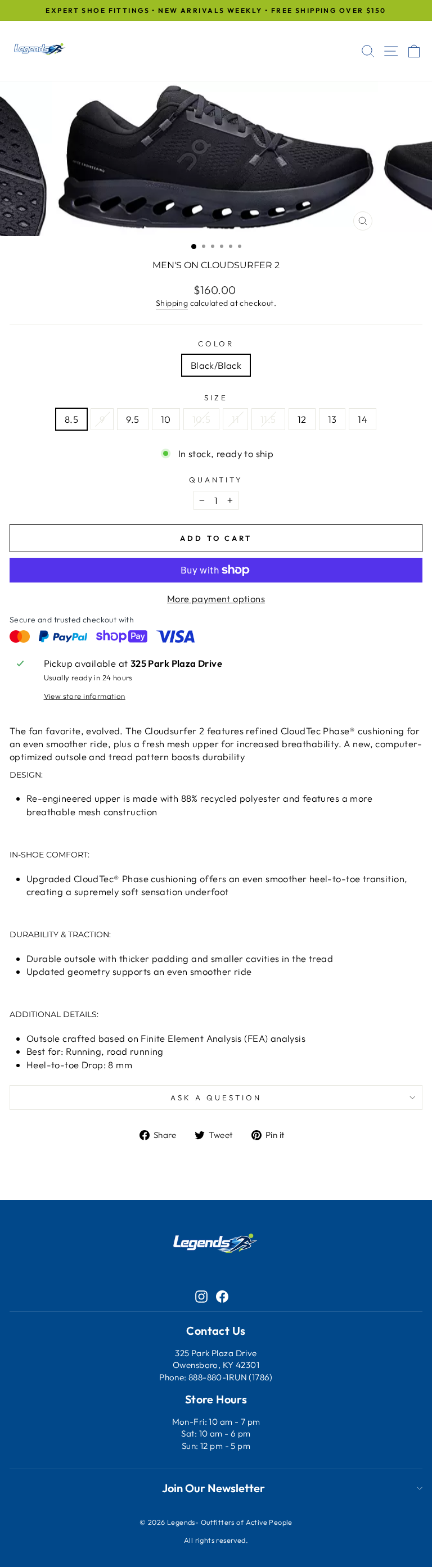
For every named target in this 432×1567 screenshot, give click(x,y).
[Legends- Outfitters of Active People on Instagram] (201, 1296)
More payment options (216, 598)
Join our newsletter (213, 1488)
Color (216, 343)
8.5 (71, 419)
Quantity (216, 479)
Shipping (172, 303)
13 (332, 419)
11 (235, 419)
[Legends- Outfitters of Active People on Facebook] (222, 1296)
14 (362, 419)
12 (302, 419)
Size (216, 397)
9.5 (132, 419)
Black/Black (216, 365)
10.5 (201, 419)
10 (166, 419)
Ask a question (216, 1097)
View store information (84, 696)
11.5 (268, 419)
